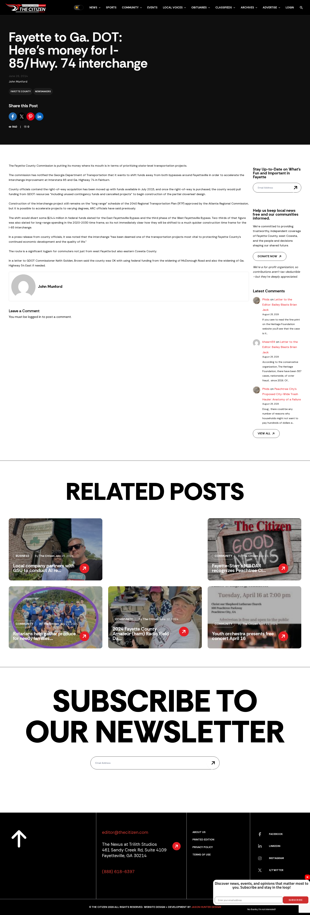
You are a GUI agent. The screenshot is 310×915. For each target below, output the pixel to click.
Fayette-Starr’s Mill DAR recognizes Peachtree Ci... (239, 568)
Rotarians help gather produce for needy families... (44, 636)
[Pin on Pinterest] (30, 116)
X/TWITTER (276, 870)
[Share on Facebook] (13, 116)
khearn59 (268, 342)
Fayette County (21, 91)
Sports (111, 7)
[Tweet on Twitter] (22, 116)
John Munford (18, 81)
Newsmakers (43, 91)
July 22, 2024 (268, 556)
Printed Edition (203, 839)
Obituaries (199, 7)
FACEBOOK (276, 834)
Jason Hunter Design (206, 907)
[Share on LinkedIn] (39, 116)
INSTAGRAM (276, 858)
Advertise (270, 7)
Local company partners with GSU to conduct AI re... (43, 568)
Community (130, 7)
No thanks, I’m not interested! (261, 909)
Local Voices (173, 7)
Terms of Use (201, 854)
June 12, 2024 (168, 619)
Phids (265, 299)
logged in (34, 317)
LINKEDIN (274, 846)
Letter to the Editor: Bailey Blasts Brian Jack (279, 305)
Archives (247, 7)
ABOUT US (199, 832)
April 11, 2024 (268, 624)
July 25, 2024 (64, 556)
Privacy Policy (202, 847)
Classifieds (223, 7)
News (93, 7)
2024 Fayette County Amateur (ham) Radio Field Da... (141, 633)
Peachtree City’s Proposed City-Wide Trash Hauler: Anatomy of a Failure (281, 394)
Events (152, 7)
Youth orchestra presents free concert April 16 (243, 636)
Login (290, 7)
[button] (98, 7)
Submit (295, 188)
